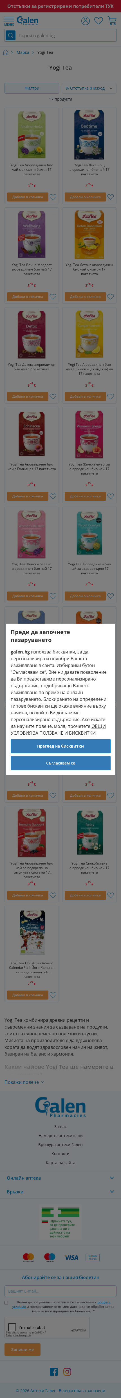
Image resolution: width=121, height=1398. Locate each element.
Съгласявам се (60, 763)
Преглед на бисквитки (60, 746)
